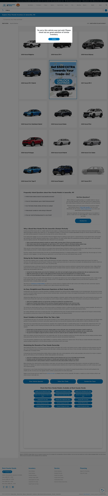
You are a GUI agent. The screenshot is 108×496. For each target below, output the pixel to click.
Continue (54, 39)
